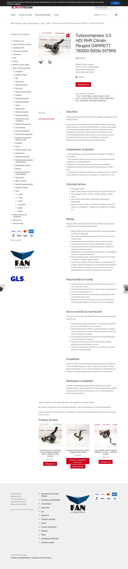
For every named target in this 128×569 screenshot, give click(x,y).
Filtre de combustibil (22, 131)
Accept (115, 3)
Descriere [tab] (42, 113)
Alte (16, 78)
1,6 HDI (20, 201)
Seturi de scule (18, 223)
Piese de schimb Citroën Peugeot (49, 494)
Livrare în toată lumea (48, 527)
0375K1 (89, 98)
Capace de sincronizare (23, 92)
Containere (17, 54)
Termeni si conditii (25, 15)
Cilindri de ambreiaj (21, 112)
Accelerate (18, 71)
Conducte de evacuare (23, 124)
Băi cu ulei (18, 88)
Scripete (18, 169)
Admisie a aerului (21, 75)
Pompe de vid (20, 153)
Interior (15, 61)
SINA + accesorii (20, 181)
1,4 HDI (20, 194)
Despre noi (45, 515)
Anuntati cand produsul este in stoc (78, 461)
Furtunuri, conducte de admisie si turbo (23, 139)
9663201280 (102, 100)
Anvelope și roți (18, 41)
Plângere (44, 530)
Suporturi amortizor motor (24, 184)
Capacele (18, 95)
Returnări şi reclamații (42, 15)
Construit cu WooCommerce (41, 557)
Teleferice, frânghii (21, 187)
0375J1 (84, 98)
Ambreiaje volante (21, 85)
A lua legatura (46, 503)
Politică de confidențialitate (50, 500)
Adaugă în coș (83, 84)
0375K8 (95, 98)
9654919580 (93, 100)
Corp (14, 58)
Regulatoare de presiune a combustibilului (24, 161)
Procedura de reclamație (49, 538)
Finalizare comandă (48, 519)
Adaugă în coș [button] (50, 464)
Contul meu (45, 507)
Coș (42, 511)
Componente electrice (20, 51)
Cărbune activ (20, 109)
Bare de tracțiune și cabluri (22, 44)
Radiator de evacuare (22, 156)
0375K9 (101, 98)
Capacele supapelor (22, 102)
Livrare (56, 15)
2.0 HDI (48, 23)
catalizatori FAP (18, 48)
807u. (77, 100)
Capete (17, 105)
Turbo (42, 23)
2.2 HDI (20, 211)
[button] (68, 35)
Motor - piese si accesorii (31, 23)
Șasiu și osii (17, 220)
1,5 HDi (20, 198)
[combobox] (105, 7)
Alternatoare (19, 81)
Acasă (13, 15)
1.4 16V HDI (21, 204)
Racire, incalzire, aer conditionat (20, 216)
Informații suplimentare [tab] (47, 119)
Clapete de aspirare (21, 115)
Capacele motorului (22, 98)
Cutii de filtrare (20, 127)
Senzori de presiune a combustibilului (22, 173)
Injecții (17, 146)
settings (17, 4)
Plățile (43, 534)
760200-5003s (109, 98)
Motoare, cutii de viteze (21, 65)
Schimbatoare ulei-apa (23, 165)
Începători (18, 143)
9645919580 (84, 100)
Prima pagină (17, 23)
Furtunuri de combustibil (23, 134)
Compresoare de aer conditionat (22, 120)
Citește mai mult (77, 466)
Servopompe (19, 177)
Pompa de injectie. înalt (23, 150)
